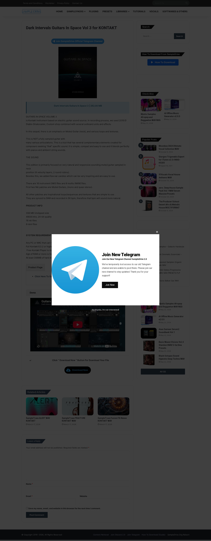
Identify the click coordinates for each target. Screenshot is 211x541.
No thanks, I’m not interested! (105, 309)
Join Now (110, 285)
